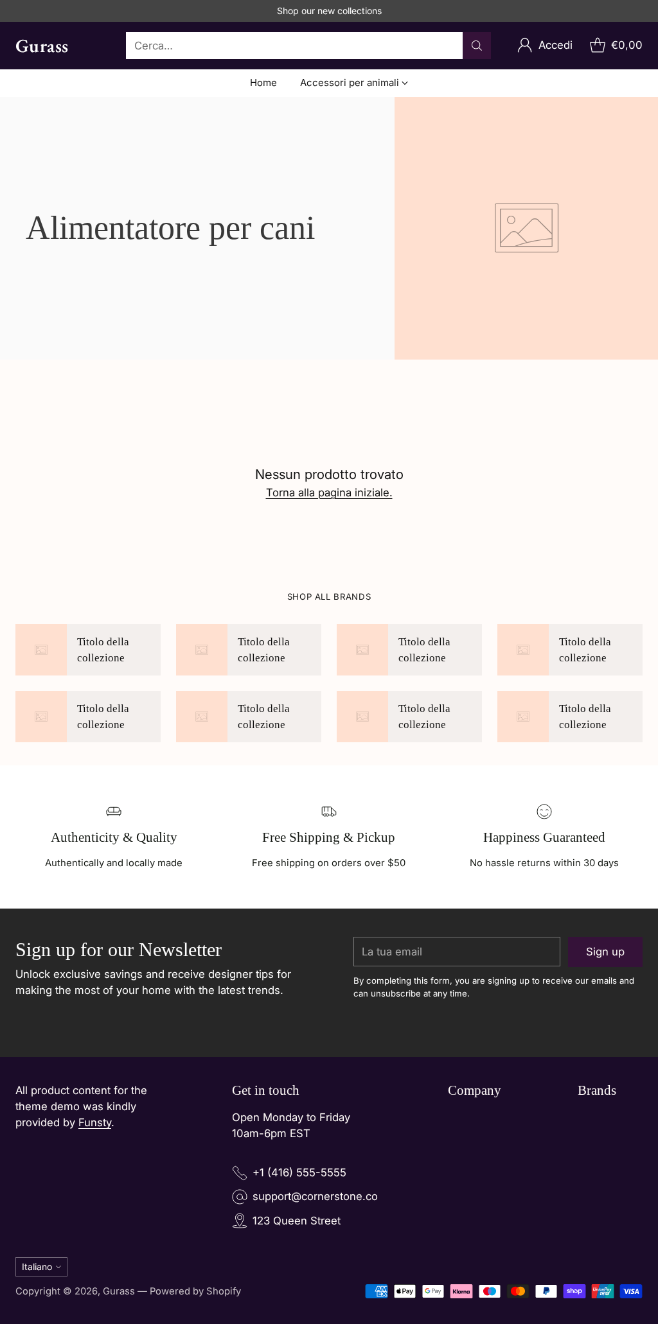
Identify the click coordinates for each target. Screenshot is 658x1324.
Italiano (37, 1266)
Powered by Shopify (195, 1291)
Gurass (119, 1291)
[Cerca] (477, 45)
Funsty (94, 1122)
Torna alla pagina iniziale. (329, 492)
